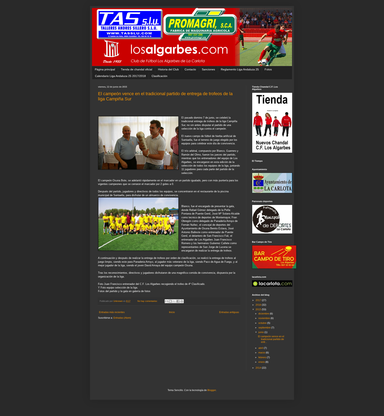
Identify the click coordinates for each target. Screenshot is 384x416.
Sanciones (208, 69)
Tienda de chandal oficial (136, 69)
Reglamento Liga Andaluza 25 (240, 69)
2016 (259, 304)
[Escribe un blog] (170, 301)
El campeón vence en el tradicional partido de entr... (271, 339)
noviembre (264, 318)
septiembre (264, 327)
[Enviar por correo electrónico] (167, 301)
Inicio (172, 312)
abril (261, 348)
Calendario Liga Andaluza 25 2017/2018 (120, 76)
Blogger (211, 390)
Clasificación (159, 76)
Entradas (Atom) (122, 317)
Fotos (268, 69)
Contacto (190, 69)
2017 (259, 300)
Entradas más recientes (112, 312)
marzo (262, 352)
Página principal (105, 69)
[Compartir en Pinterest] (182, 301)
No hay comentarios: (147, 301)
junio (261, 332)
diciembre (264, 313)
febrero (262, 357)
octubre (262, 323)
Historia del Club (168, 69)
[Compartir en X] (174, 301)
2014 (259, 367)
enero (261, 362)
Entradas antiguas (229, 312)
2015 (259, 309)
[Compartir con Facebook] (178, 301)
